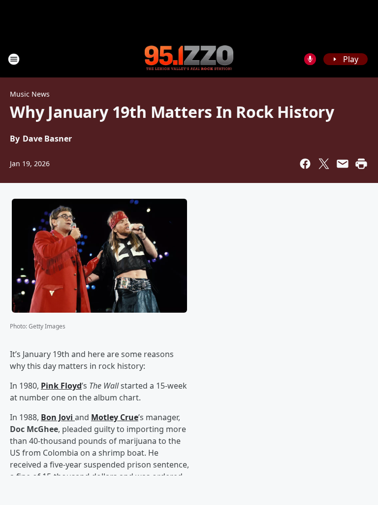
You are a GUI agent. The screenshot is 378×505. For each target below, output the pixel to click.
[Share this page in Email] (342, 164)
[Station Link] (189, 58)
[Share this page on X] (324, 164)
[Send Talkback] (310, 59)
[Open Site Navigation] (14, 59)
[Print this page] (361, 164)
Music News (30, 94)
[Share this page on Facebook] (305, 164)
